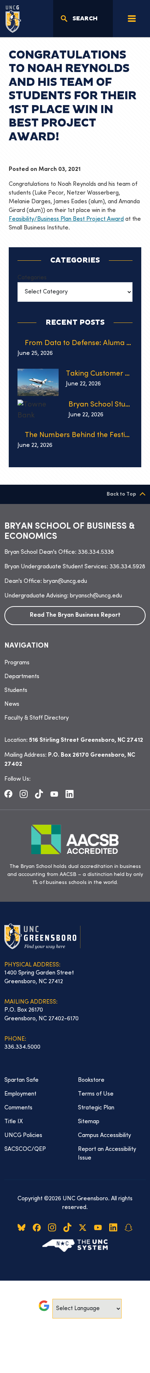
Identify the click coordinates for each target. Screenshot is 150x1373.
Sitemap (88, 1122)
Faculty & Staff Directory (36, 718)
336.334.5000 (22, 1047)
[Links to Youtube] (54, 794)
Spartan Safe (21, 1080)
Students (15, 690)
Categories (32, 278)
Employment (20, 1094)
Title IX (13, 1122)
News (11, 704)
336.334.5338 (96, 552)
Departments (21, 677)
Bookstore (91, 1080)
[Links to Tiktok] (39, 794)
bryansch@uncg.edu (96, 596)
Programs (16, 663)
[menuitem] (75, 663)
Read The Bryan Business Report (75, 615)
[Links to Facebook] (8, 794)
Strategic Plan (96, 1108)
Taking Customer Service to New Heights (99, 374)
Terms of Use (96, 1094)
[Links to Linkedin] (70, 794)
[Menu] (132, 18)
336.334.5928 (127, 567)
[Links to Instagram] (24, 794)
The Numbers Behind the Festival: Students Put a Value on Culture (79, 435)
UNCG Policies (23, 1135)
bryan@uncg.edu (65, 581)
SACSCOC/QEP (25, 1149)
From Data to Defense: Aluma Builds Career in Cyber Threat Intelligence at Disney (79, 343)
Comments (18, 1108)
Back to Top (121, 494)
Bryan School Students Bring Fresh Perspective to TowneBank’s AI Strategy (100, 404)
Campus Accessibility (104, 1135)
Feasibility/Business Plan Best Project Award (66, 219)
